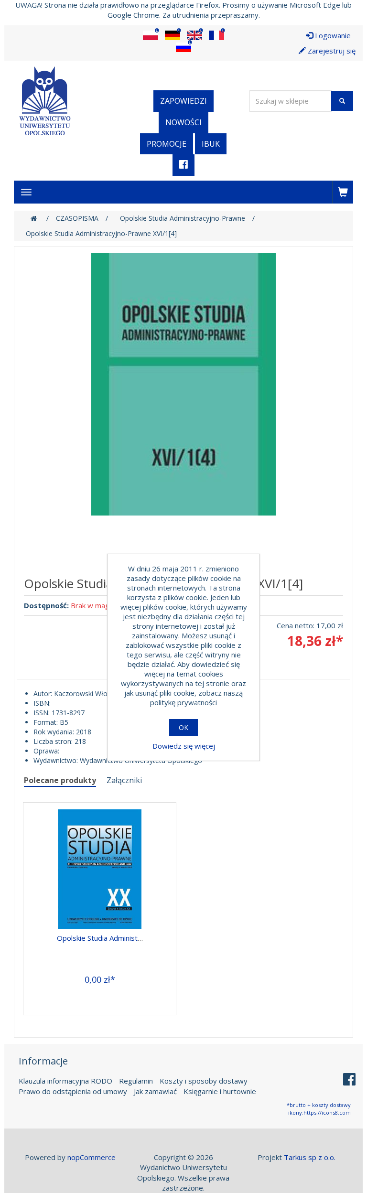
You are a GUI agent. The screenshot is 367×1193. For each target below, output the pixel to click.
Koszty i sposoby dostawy (204, 1081)
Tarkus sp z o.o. (309, 1157)
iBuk (211, 144)
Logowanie (332, 35)
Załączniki (124, 780)
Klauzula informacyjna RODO (65, 1081)
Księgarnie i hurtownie (220, 1091)
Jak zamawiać (155, 1091)
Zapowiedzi (183, 101)
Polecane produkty (60, 780)
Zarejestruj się (331, 50)
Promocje (166, 144)
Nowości (183, 122)
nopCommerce (91, 1157)
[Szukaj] (342, 101)
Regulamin (136, 1081)
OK (183, 727)
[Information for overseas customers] (150, 35)
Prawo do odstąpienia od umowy (73, 1091)
